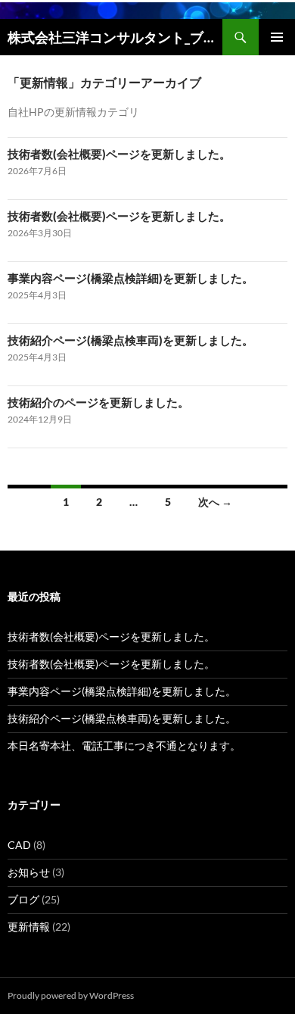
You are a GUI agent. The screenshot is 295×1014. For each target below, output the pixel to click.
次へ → (215, 501)
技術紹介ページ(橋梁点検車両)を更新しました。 (130, 340)
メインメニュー (277, 37)
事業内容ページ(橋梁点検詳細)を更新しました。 (130, 278)
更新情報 (29, 926)
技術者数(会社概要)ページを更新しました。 (119, 154)
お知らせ (29, 872)
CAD (19, 844)
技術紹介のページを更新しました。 (98, 402)
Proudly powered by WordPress (71, 995)
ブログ (23, 899)
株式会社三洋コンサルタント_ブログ (115, 37)
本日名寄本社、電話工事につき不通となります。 (124, 745)
